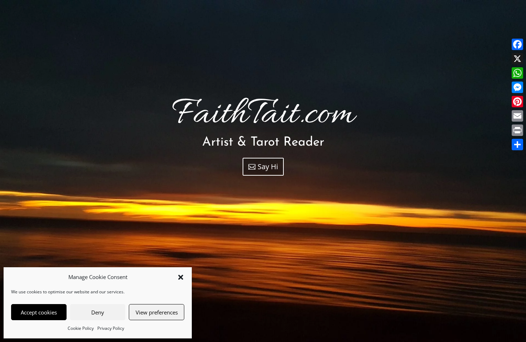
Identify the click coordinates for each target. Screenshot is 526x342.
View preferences (157, 312)
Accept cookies (39, 312)
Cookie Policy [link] (81, 328)
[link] (517, 44)
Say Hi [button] (268, 166)
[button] (180, 277)
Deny (97, 312)
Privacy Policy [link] (110, 328)
